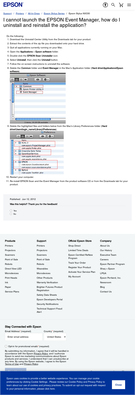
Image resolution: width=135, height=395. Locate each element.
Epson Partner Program (112, 264)
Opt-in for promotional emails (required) (28, 346)
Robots (8, 264)
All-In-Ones (34, 13)
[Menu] (129, 5)
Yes (15, 211)
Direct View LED (13, 268)
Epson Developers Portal (50, 299)
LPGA (103, 273)
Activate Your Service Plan (81, 272)
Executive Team (108, 255)
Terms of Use (12, 364)
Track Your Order (77, 262)
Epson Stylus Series (54, 13)
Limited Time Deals (78, 250)
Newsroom (105, 282)
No (15, 214)
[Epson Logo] (13, 4)
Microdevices (12, 273)
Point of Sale (11, 259)
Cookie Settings (39, 381)
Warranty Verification (47, 282)
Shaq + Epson (107, 268)
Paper (8, 287)
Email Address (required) (18, 331)
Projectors (10, 250)
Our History (106, 250)
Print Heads (11, 277)
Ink (6, 282)
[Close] (118, 384)
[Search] (113, 5)
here (52, 388)
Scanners (10, 255)
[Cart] (121, 5)
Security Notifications (47, 304)
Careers (104, 259)
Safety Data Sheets (47, 295)
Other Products (45, 277)
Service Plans (12, 291)
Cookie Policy (76, 381)
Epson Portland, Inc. (110, 277)
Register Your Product (79, 267)
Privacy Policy (41, 353)
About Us (105, 245)
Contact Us (106, 291)
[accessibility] (105, 5)
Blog (102, 287)
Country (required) (53, 331)
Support (7, 13)
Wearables (42, 268)
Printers (20, 13)
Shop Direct (74, 245)
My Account (74, 276)
